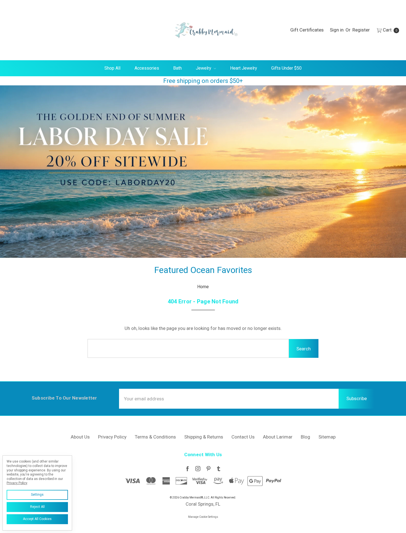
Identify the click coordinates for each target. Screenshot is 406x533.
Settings (37, 495)
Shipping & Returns (203, 437)
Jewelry (204, 68)
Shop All (112, 68)
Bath (177, 68)
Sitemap (327, 437)
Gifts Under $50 (286, 68)
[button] (203, 171)
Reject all (37, 507)
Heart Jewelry (243, 68)
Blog (305, 437)
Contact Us (243, 437)
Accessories (147, 68)
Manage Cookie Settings (203, 516)
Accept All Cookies (37, 519)
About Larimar (277, 437)
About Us (80, 437)
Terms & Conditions (155, 437)
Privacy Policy (112, 437)
